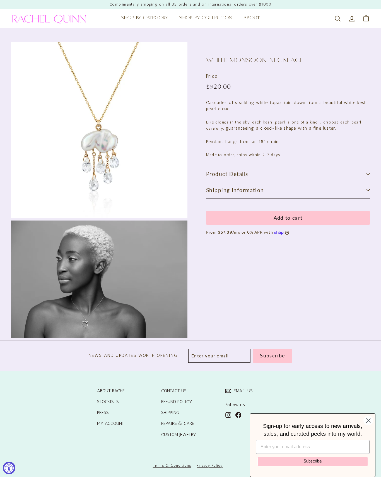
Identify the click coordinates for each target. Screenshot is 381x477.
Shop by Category (144, 18)
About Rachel (112, 390)
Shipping (170, 412)
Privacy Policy (210, 465)
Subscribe (313, 461)
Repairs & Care (177, 423)
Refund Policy (176, 401)
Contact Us (174, 390)
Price (212, 76)
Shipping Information (235, 190)
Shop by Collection (205, 18)
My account (110, 423)
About (251, 18)
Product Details (227, 174)
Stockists (108, 401)
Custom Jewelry (178, 434)
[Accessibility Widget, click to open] (9, 468)
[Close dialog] (368, 420)
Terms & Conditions (172, 465)
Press (103, 412)
